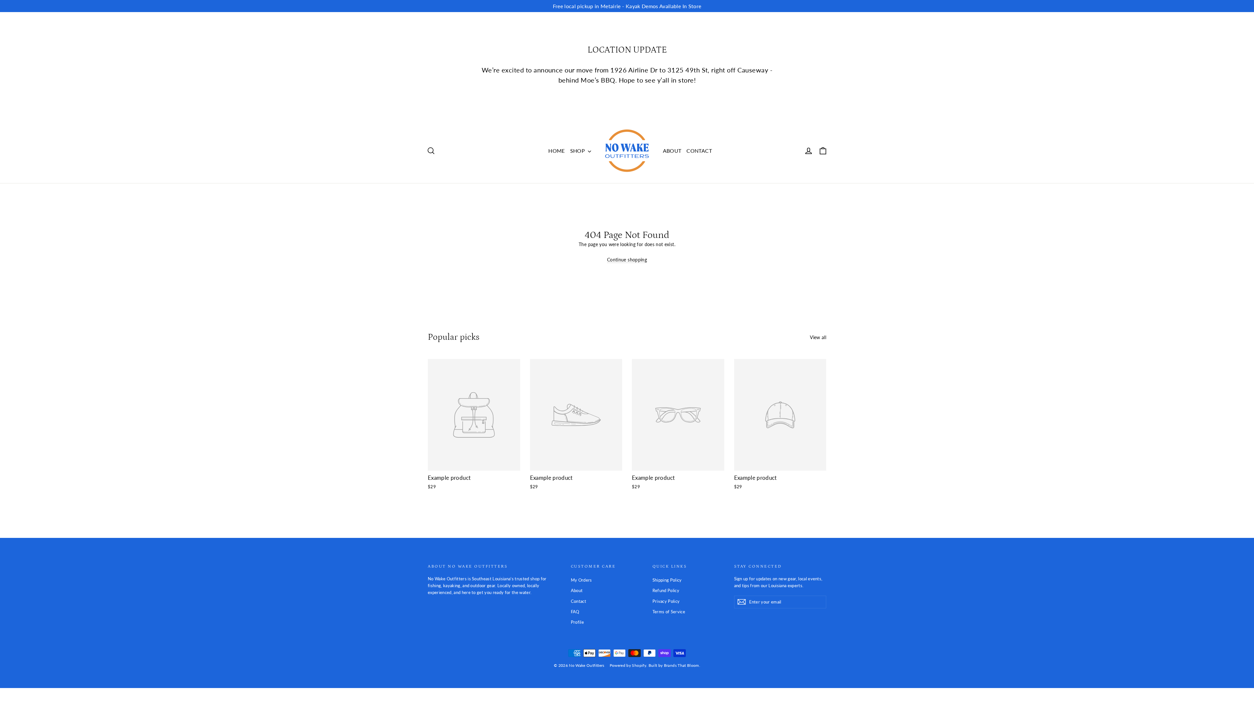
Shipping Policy (667, 580)
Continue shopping (627, 259)
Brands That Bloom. (682, 665)
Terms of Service (668, 611)
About (577, 590)
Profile (577, 622)
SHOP (578, 151)
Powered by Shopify (628, 665)
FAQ (575, 611)
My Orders (581, 580)
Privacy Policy (666, 601)
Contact (578, 601)
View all (818, 337)
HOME (556, 151)
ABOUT (672, 151)
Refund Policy (666, 590)
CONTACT (699, 151)
